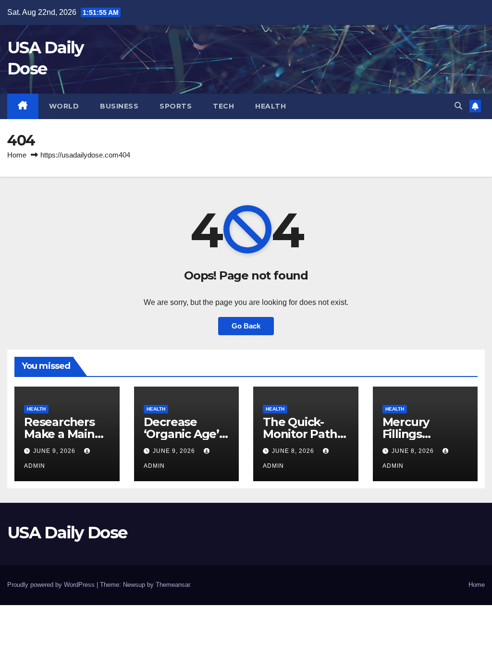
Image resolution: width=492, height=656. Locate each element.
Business (119, 106)
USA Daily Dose (67, 532)
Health (270, 106)
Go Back (246, 326)
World (64, 106)
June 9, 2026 (55, 451)
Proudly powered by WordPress (52, 584)
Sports (176, 106)
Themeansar (173, 584)
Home (16, 155)
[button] (458, 106)
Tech (223, 106)
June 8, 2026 (294, 451)
